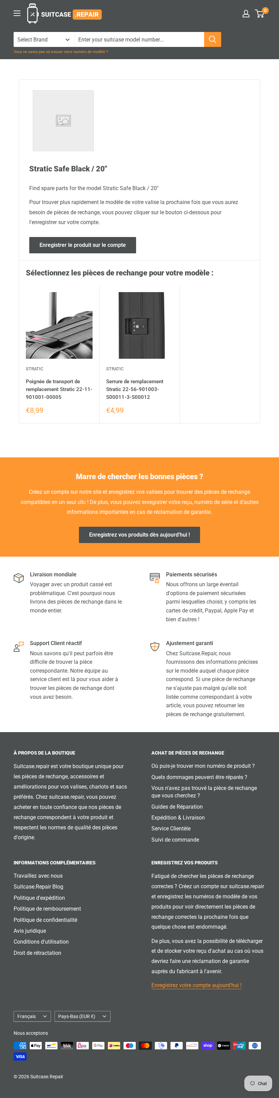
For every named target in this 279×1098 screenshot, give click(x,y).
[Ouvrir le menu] (17, 13)
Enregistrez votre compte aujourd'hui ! (196, 985)
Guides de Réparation (177, 807)
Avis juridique (30, 931)
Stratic (34, 368)
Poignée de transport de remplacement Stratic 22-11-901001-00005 (59, 389)
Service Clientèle (171, 828)
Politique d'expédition (39, 898)
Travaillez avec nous (38, 876)
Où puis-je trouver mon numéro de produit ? (203, 766)
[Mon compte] (246, 13)
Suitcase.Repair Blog (38, 886)
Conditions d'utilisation (41, 942)
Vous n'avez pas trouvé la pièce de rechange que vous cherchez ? (204, 792)
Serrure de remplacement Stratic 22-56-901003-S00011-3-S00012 (134, 389)
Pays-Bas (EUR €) (76, 1016)
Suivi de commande (175, 840)
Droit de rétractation (37, 953)
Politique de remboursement (47, 909)
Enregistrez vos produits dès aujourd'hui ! (139, 534)
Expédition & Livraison (178, 817)
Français (26, 1016)
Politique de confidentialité (45, 920)
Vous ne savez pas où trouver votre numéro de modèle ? (61, 52)
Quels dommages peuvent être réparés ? (199, 777)
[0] (260, 14)
